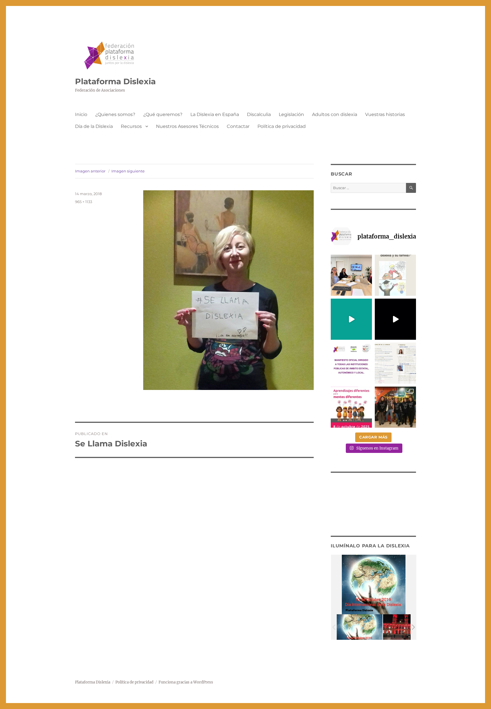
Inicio (81, 114)
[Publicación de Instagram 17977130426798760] (395, 275)
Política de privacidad (281, 126)
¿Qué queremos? (162, 114)
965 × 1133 (83, 201)
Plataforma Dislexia (115, 81)
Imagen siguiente (128, 171)
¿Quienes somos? (115, 114)
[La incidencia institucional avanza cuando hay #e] (351, 275)
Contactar (238, 126)
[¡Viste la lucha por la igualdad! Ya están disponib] (395, 407)
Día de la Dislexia (94, 126)
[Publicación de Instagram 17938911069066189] (395, 363)
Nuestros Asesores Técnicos (187, 126)
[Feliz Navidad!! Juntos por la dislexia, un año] (395, 319)
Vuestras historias (385, 114)
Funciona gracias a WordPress (186, 682)
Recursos (131, 126)
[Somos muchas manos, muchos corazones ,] (351, 319)
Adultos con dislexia (334, 114)
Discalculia (259, 114)
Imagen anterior (90, 171)
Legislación (291, 114)
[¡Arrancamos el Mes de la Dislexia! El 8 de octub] (351, 407)
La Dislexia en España (214, 114)
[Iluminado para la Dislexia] (359, 627)
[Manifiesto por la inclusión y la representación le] (351, 363)
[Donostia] (406, 627)
